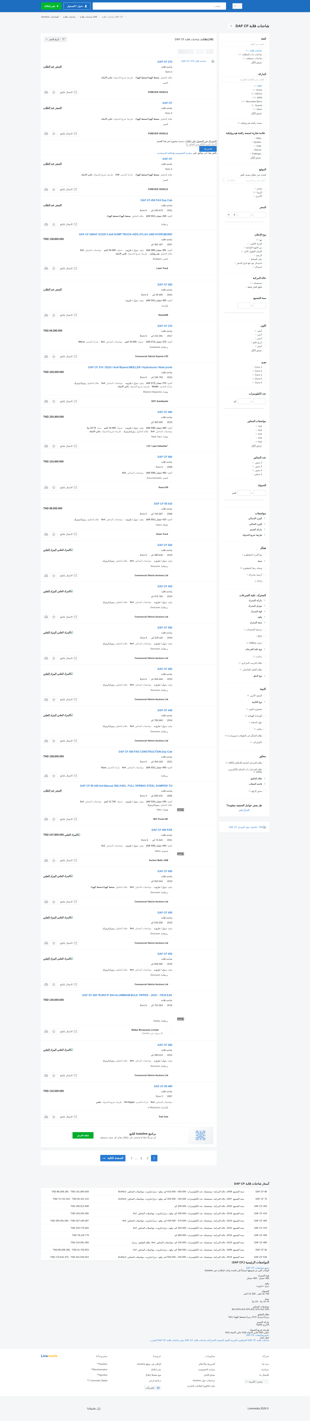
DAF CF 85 (261, 1191)
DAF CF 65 (261, 1249)
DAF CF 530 (260, 1257)
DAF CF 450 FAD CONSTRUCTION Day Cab (145, 751)
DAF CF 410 (260, 1213)
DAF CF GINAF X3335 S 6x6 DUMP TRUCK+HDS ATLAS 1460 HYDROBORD (125, 234)
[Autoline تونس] (257, 6)
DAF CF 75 (261, 1199)
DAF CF (167, 103)
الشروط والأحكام (207, 1364)
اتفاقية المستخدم (166, 153)
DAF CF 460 (165, 412)
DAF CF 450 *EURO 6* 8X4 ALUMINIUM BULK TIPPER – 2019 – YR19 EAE (127, 995)
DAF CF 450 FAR (162, 830)
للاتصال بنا (264, 1375)
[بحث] (223, 6)
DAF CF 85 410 (163, 503)
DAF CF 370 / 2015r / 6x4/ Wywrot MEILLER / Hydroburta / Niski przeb (130, 367)
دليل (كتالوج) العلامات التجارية (201, 1386)
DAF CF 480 (260, 1242)
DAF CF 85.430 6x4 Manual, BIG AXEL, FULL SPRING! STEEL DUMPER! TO (126, 785)
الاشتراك (208, 149)
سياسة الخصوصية (183, 153)
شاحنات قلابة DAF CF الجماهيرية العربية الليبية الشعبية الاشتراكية (237, 1340)
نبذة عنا (265, 1364)
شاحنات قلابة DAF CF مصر (192, 1340)
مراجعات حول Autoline (204, 1380)
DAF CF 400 (165, 1045)
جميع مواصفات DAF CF (257, 1268)
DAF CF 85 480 (163, 1086)
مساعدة (265, 1369)
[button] (54, 92)
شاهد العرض (83, 1135)
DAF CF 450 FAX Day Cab (156, 200)
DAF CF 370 (165, 61)
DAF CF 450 (165, 284)
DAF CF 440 (165, 710)
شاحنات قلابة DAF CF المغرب (164, 1340)
